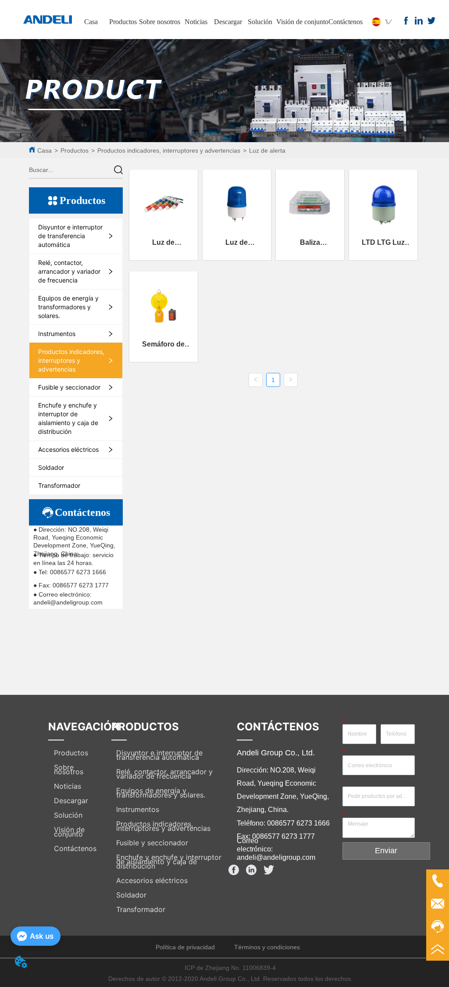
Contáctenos (345, 21)
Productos (123, 21)
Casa (91, 21)
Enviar (386, 850)
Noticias (196, 21)
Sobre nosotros (159, 21)
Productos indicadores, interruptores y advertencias (168, 150)
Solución (260, 21)
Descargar (228, 21)
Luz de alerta (267, 150)
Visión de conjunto (302, 21)
